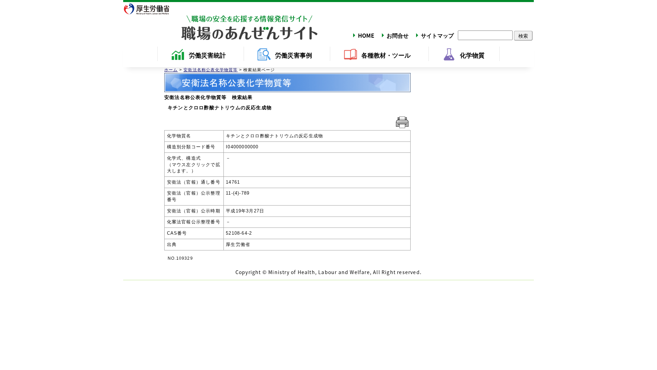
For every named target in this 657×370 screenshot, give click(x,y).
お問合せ (398, 35)
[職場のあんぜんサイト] (220, 21)
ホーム (171, 69)
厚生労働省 (150, 8)
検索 (523, 35)
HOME (366, 35)
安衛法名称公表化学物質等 (210, 69)
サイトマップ (437, 35)
